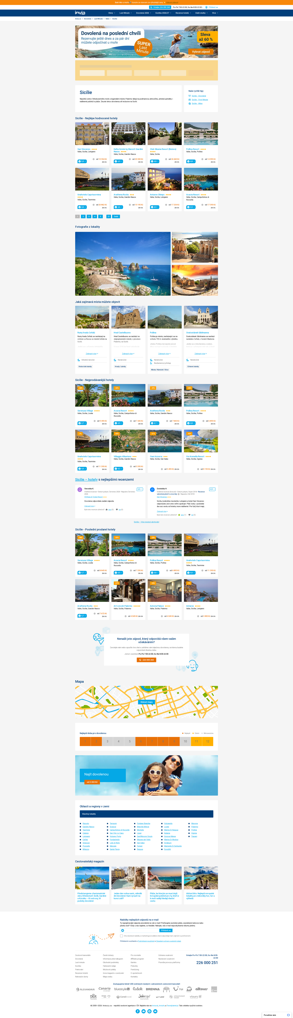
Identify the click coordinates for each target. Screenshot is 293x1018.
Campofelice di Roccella (119, 830)
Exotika (78, 966)
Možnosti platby (109, 969)
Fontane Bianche (143, 823)
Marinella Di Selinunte (173, 846)
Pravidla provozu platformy (169, 962)
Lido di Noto (115, 843)
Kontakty (134, 977)
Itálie (108, 19)
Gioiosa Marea (170, 836)
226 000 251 (207, 962)
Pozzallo (86, 846)
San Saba (140, 843)
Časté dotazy (108, 955)
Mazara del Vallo (143, 840)
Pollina (194, 830)
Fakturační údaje (109, 966)
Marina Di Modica (171, 840)
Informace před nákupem (113, 959)
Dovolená (88, 19)
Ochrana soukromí (165, 955)
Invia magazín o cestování (113, 973)
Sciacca (113, 827)
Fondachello (115, 840)
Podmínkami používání (146, 941)
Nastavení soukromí (166, 959)
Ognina (194, 833)
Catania (86, 833)
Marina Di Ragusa (171, 830)
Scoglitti (167, 849)
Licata (166, 827)
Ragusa (140, 849)
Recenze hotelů (81, 973)
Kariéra (133, 962)
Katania (167, 833)
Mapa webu (107, 977)
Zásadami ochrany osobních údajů (168, 941)
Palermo (194, 827)
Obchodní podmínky (111, 962)
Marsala (113, 846)
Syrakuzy (168, 843)
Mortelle (140, 830)
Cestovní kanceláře (82, 955)
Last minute (80, 962)
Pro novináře (136, 955)
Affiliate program (137, 959)
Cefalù (85, 840)
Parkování (79, 969)
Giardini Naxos (88, 827)
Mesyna (194, 823)
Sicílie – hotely (86, 479)
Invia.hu (162, 1006)
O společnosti (136, 973)
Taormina (86, 830)
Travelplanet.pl (172, 1006)
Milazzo (86, 849)
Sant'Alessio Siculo (144, 836)
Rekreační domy (81, 977)
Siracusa (86, 843)
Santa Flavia (115, 849)
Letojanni (86, 836)
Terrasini (113, 823)
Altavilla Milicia (143, 827)
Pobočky (134, 966)
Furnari (139, 846)
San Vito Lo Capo (117, 833)
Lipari (139, 833)
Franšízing (135, 969)
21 (109, 216)
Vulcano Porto (115, 836)
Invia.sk (155, 1006)
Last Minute (98, 19)
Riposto (86, 823)
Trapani (194, 836)
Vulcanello (168, 823)
